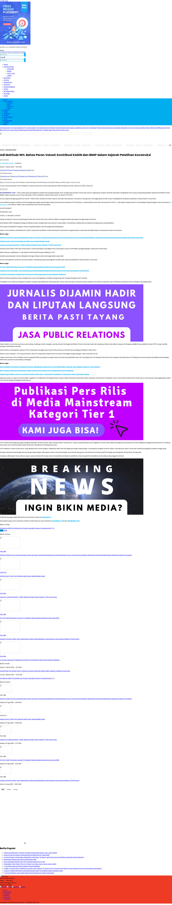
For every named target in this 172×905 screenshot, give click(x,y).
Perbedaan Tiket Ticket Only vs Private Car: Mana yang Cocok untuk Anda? (30, 864)
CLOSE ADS (4, 1)
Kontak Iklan (7, 899)
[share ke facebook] (3, 170)
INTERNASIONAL (9, 91)
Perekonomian (9, 67)
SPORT (6, 89)
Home (6, 64)
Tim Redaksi (7, 893)
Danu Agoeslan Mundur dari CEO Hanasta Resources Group (24, 862)
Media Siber (7, 897)
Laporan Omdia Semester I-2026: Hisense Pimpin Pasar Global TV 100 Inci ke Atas (30, 245)
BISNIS (9, 71)
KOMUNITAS (8, 82)
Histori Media (7, 892)
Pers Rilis (7, 94)
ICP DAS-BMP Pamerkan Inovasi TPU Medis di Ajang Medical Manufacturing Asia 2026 (32, 267)
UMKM (9, 76)
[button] (1, 189)
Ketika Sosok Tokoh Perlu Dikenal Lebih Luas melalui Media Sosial (24, 241)
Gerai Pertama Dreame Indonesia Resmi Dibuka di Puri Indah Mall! (27, 855)
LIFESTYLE (7, 85)
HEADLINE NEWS (10, 150)
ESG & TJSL (11, 73)
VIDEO (6, 96)
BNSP (5, 530)
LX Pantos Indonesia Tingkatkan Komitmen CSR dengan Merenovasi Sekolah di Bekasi (33, 274)
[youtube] (22, 52)
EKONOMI (10, 69)
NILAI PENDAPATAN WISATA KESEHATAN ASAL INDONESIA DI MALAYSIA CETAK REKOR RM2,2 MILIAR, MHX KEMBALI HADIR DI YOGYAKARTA (50, 367)
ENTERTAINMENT (9, 87)
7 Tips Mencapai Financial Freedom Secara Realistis (22, 866)
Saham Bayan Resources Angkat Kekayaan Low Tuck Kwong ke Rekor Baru (123, 128)
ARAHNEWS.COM (58, 521)
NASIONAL (7, 78)
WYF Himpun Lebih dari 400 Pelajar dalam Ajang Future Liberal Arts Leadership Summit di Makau (37, 371)
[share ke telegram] (23, 170)
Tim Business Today (7, 163)
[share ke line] (28, 170)
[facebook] (3, 52)
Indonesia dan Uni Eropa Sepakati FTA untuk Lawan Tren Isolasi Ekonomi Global (27, 128)
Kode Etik (6, 895)
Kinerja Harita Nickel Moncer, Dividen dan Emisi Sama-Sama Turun (46, 130)
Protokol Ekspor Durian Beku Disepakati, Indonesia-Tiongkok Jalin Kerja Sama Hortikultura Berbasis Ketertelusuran (44, 857)
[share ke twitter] (9, 170)
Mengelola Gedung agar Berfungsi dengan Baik (20, 859)
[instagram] (15, 52)
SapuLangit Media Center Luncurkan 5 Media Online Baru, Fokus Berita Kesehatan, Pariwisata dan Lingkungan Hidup (44, 374)
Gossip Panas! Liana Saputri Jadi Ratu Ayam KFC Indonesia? (76, 128)
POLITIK (6, 80)
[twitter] (9, 52)
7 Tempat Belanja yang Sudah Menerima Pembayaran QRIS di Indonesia (29, 873)
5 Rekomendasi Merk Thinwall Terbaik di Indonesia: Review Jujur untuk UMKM (30, 853)
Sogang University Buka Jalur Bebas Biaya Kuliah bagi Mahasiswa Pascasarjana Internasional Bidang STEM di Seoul (44, 271)
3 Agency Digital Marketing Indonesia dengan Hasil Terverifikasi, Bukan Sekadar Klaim (33, 871)
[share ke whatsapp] (16, 170)
